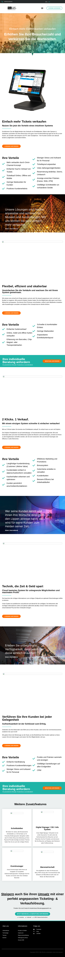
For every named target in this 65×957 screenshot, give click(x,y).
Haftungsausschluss (23, 937)
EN (49, 1)
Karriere (4, 937)
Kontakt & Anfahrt (22, 930)
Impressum (20, 933)
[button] (42, 8)
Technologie (5, 933)
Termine (4, 935)
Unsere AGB (21, 940)
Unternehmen (6, 930)
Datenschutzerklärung (23, 935)
